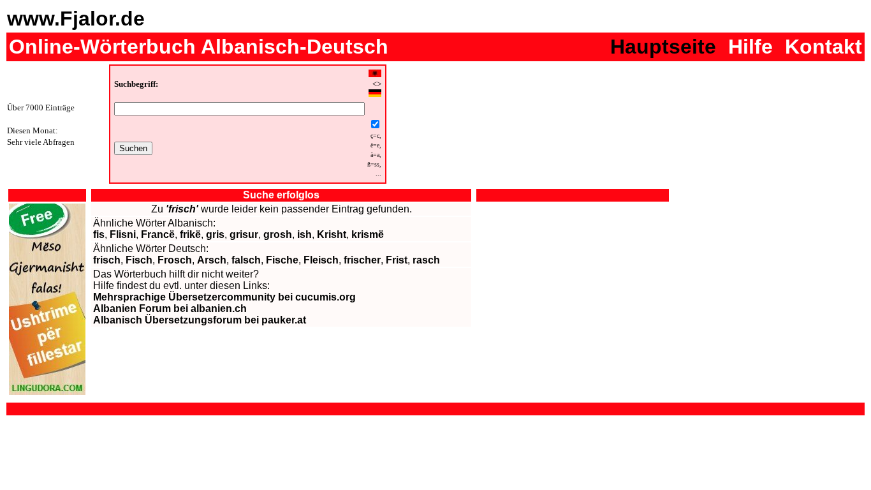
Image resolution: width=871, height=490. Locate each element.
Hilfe (750, 46)
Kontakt (823, 46)
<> (376, 84)
